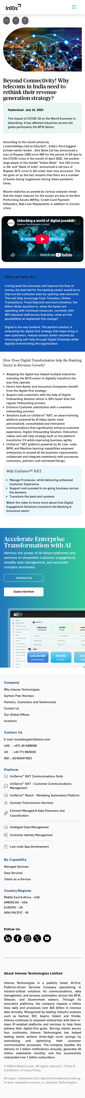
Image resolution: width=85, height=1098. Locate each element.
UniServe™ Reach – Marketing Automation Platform (44, 795)
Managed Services (16, 866)
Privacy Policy (31, 1070)
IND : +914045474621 (18, 758)
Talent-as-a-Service (17, 879)
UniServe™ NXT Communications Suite (36, 776)
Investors (10, 721)
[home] (13, 7)
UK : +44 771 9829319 (20, 752)
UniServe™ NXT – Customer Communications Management (41, 785)
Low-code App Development (29, 846)
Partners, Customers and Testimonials (30, 702)
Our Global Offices (16, 714)
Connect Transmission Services (31, 803)
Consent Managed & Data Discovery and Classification (37, 812)
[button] (74, 7)
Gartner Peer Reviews (19, 696)
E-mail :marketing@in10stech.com (27, 739)
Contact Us (11, 708)
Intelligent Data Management (29, 827)
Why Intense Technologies (22, 689)
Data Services (13, 873)
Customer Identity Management (31, 835)
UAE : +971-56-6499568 (20, 745)
